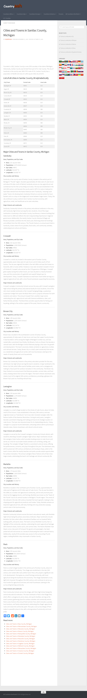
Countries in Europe (34, 14)
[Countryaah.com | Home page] (13, 5)
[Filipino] (74, 75)
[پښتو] (71, 72)
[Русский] (79, 72)
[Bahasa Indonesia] (60, 69)
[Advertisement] (29, 53)
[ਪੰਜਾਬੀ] (65, 72)
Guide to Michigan (9, 23)
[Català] (68, 62)
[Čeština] (71, 62)
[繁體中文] (63, 79)
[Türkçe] (76, 75)
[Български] (63, 62)
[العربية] (60, 62)
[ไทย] (71, 75)
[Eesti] (63, 65)
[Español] (60, 65)
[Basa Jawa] (68, 69)
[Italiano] (63, 69)
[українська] (79, 75)
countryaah (8, 39)
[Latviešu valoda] (79, 69)
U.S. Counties (6, 18)
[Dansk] (76, 62)
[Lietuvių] (76, 69)
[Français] (71, 65)
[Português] (74, 72)
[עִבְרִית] (74, 65)
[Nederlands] (63, 72)
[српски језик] (63, 75)
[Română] (76, 72)
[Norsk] (60, 72)
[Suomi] (68, 65)
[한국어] (74, 69)
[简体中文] (60, 79)
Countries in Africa (8, 14)
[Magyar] (82, 65)
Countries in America (49, 14)
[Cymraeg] (74, 62)
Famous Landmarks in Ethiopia (68, 40)
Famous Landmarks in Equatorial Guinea (70, 52)
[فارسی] (65, 65)
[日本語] (65, 69)
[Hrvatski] (79, 65)
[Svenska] (65, 75)
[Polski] (68, 72)
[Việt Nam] (82, 75)
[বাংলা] (65, 62)
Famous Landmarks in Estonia (68, 44)
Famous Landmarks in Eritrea (67, 48)
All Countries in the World (72, 14)
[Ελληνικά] (82, 62)
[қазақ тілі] (71, 69)
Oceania (61, 14)
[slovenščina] (60, 75)
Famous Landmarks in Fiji (66, 36)
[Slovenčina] (82, 72)
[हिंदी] (76, 65)
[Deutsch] (79, 62)
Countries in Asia (21, 14)
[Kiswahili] (68, 75)
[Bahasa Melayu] (82, 69)
